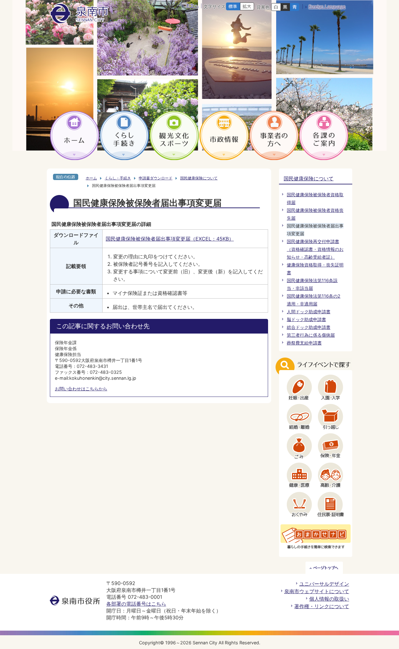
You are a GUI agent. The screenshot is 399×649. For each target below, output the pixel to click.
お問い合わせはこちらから (81, 388)
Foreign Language (327, 6)
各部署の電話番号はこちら (136, 604)
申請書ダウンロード (155, 178)
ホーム (91, 178)
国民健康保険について (199, 178)
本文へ (192, 5)
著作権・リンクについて (321, 606)
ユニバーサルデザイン (324, 584)
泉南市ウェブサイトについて (316, 591)
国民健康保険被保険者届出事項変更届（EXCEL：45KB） (170, 239)
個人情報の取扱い (329, 599)
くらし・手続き (118, 178)
